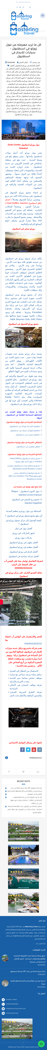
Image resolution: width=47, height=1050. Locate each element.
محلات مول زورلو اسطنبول (30, 105)
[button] (41, 1043)
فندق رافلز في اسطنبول (16, 90)
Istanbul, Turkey (11, 1000)
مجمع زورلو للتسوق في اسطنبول (18, 102)
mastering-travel (12, 1013)
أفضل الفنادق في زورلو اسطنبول (27, 65)
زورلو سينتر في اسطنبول (17, 84)
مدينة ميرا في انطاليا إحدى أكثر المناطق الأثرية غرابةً (25, 791)
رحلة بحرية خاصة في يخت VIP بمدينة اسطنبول (26, 788)
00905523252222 (23, 568)
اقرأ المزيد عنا (40, 944)
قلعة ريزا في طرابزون (34, 794)
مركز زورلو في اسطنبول (21, 108)
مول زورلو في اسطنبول (23, 114)
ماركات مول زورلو (14, 96)
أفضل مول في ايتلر (22, 71)
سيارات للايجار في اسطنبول (30, 87)
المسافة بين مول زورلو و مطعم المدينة (26, 81)
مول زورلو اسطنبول (13, 111)
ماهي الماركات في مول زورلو (31, 99)
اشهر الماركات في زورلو (16, 78)
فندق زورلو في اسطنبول (33, 93)
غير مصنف (36, 62)
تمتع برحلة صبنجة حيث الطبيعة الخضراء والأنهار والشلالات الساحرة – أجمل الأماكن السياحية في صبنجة (29, 959)
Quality (36, 1047)
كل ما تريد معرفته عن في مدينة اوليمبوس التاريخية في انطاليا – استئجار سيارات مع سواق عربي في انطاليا (26, 800)
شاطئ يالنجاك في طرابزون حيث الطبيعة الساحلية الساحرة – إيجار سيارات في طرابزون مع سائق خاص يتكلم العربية (24, 809)
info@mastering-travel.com (16, 1009)
